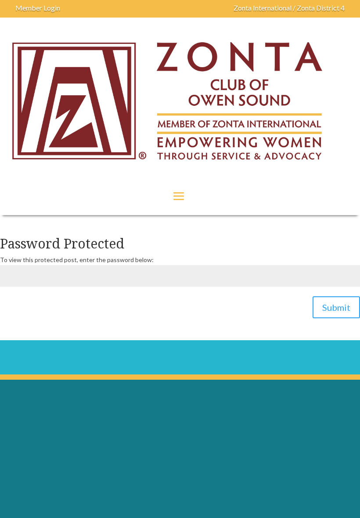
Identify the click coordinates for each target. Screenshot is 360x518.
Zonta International (263, 8)
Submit (336, 307)
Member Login (37, 8)
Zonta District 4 (321, 8)
